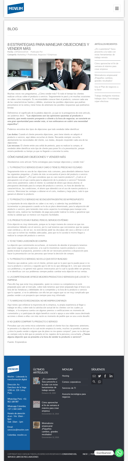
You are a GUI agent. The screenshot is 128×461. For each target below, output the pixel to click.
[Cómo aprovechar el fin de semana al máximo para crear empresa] (36, 404)
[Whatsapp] (119, 453)
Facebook (105, 376)
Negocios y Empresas (47, 55)
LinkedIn (111, 376)
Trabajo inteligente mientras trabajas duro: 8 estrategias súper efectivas (107, 99)
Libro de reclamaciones (27, 457)
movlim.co (22, 435)
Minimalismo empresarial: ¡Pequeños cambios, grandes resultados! (106, 78)
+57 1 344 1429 (14, 409)
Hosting (65, 376)
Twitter (99, 376)
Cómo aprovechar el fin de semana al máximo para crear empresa (106, 66)
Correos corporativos (71, 382)
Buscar (94, 381)
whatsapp (99, 381)
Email (94, 376)
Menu (117, 8)
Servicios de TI (69, 388)
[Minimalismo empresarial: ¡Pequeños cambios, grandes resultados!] (36, 425)
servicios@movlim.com (18, 430)
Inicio (85, 454)
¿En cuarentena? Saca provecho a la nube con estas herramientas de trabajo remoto (50, 384)
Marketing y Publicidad (27, 55)
